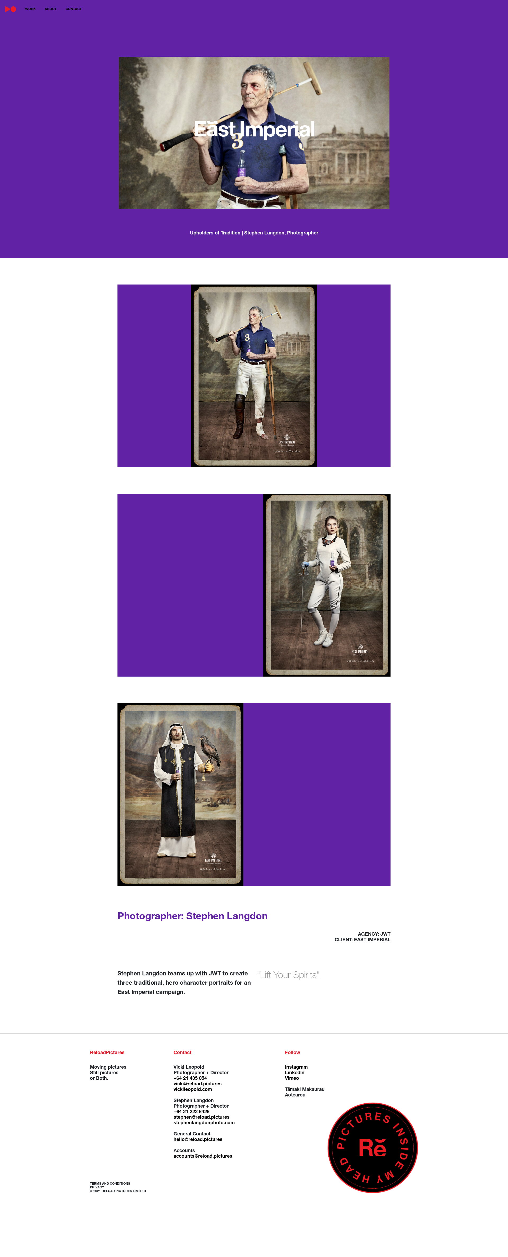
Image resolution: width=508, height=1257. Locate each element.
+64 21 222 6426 (192, 1112)
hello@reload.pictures (198, 1140)
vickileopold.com (193, 1089)
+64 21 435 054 (190, 1078)
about (51, 9)
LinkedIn (295, 1073)
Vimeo (292, 1078)
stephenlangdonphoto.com (204, 1123)
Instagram (296, 1067)
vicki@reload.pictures (198, 1084)
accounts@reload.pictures (203, 1156)
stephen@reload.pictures (202, 1117)
